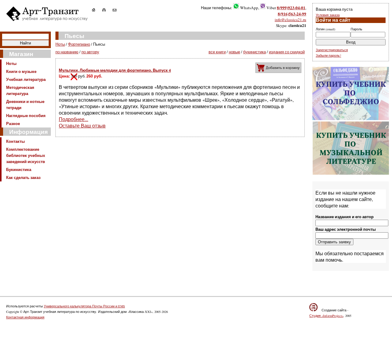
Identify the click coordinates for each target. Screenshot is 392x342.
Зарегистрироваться (332, 50)
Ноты (11, 63)
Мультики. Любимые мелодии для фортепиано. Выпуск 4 (115, 70)
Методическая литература (20, 90)
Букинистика (18, 169)
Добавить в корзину (278, 68)
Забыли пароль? (328, 55)
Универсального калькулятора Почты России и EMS (84, 306)
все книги (217, 52)
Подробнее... (73, 119)
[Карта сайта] (107, 10)
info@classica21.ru (290, 19)
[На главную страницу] (96, 10)
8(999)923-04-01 (291, 8)
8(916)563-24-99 (292, 14)
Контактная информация (25, 317)
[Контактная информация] (118, 10)
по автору (90, 52)
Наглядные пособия (26, 115)
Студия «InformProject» (326, 316)
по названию (66, 52)
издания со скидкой (287, 52)
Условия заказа (328, 15)
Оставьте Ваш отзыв (82, 125)
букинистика (254, 52)
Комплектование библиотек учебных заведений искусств (25, 155)
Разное (13, 123)
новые (234, 52)
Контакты (15, 141)
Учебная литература (26, 79)
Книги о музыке (21, 71)
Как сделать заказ (23, 177)
